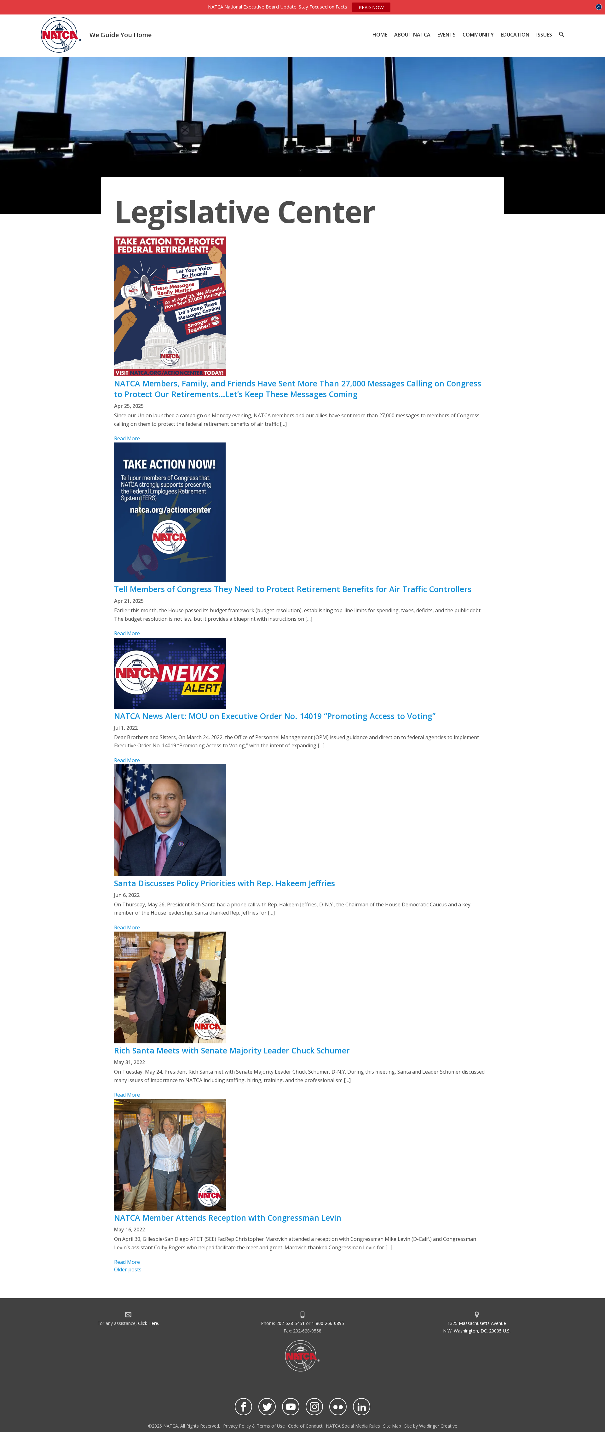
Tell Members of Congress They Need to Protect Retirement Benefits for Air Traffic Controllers (292, 589)
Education (515, 34)
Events (446, 34)
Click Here (148, 1323)
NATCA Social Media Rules (353, 1426)
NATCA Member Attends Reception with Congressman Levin (227, 1217)
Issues (544, 34)
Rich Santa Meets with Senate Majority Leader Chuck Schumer (233, 1050)
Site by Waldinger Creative (430, 1426)
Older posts (127, 1269)
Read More (127, 438)
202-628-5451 (290, 1323)
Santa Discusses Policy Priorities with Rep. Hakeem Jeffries (225, 883)
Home (379, 34)
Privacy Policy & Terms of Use (254, 1426)
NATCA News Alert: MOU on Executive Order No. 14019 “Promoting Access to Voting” (274, 715)
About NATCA (412, 34)
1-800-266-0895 (328, 1323)
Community (478, 34)
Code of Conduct (305, 1426)
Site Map (392, 1426)
